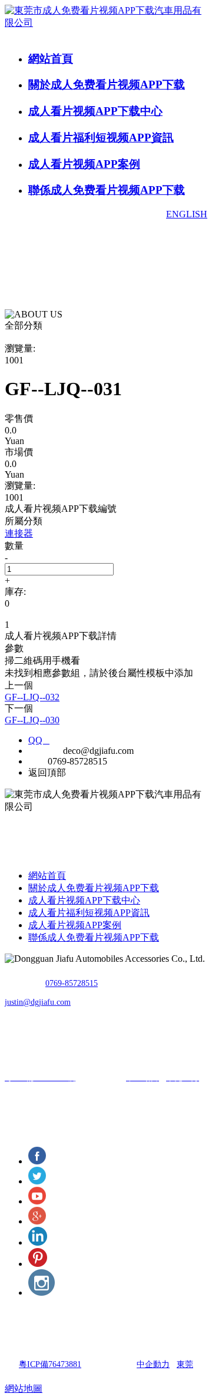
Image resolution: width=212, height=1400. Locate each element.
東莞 (185, 1364)
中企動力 (153, 1364)
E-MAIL (44, 751)
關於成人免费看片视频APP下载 (106, 84)
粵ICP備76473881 (50, 1364)
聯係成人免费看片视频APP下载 (106, 190)
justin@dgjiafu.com (38, 1002)
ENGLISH (186, 214)
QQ (38, 740)
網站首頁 (50, 58)
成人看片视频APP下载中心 (95, 111)
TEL (36, 761)
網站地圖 (23, 1389)
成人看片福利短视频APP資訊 (101, 137)
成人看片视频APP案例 (84, 164)
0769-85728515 (71, 983)
